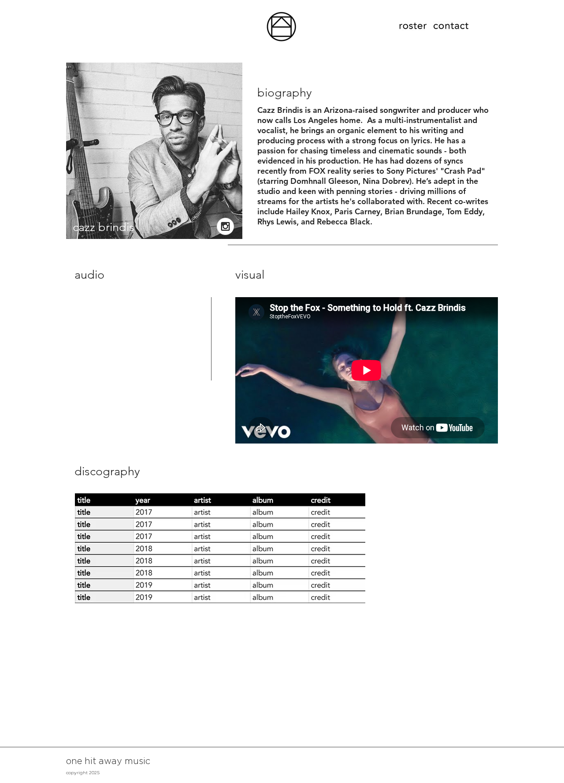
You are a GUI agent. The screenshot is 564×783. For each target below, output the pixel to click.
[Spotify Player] (129, 371)
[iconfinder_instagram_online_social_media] (225, 226)
